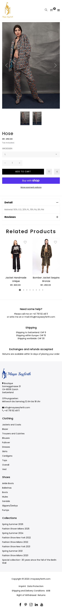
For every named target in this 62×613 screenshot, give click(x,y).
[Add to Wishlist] (49, 172)
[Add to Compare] (57, 172)
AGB (48, 590)
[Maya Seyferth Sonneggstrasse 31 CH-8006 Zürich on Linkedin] (36, 605)
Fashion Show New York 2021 (16, 546)
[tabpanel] (16, 262)
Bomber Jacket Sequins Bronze (46, 279)
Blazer (5, 429)
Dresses (6, 447)
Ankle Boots (8, 483)
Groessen (7, 148)
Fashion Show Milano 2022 (15, 542)
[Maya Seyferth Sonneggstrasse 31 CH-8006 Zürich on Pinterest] (25, 605)
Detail (8, 202)
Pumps (5, 510)
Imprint (22, 586)
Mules (5, 496)
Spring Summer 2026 (12, 524)
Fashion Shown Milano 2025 (15, 528)
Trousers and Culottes (13, 433)
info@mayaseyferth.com (42, 316)
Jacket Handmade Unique (15, 279)
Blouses (6, 438)
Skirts (4, 451)
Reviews (10, 217)
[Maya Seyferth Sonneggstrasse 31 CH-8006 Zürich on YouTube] (41, 605)
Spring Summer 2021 (12, 551)
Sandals (6, 501)
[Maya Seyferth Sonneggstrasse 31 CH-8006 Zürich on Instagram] (31, 605)
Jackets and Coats (11, 424)
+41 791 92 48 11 (40, 313)
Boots (5, 492)
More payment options (31, 187)
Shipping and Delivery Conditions (28, 590)
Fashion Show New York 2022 (16, 537)
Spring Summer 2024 (12, 533)
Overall (5, 464)
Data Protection (35, 586)
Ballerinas (7, 487)
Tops (4, 460)
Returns (41, 595)
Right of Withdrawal (26, 595)
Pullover (6, 442)
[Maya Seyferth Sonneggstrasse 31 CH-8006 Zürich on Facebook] (20, 605)
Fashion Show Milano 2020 (15, 555)
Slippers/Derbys (10, 505)
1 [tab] (20, 290)
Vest (4, 469)
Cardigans (7, 455)
